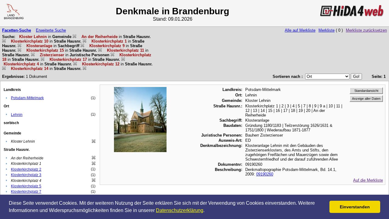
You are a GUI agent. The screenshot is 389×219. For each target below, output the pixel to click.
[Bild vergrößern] (140, 89)
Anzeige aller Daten (366, 98)
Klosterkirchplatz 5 (26, 186)
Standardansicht (366, 90)
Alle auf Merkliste (300, 30)
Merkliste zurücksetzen (366, 30)
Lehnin (16, 115)
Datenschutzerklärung (179, 210)
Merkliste (326, 30)
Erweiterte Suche (51, 30)
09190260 (264, 174)
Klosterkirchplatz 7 (26, 191)
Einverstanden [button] (355, 206)
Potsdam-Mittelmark (27, 98)
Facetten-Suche (16, 30)
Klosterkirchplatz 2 (26, 169)
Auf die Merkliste (368, 180)
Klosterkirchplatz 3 (26, 175)
